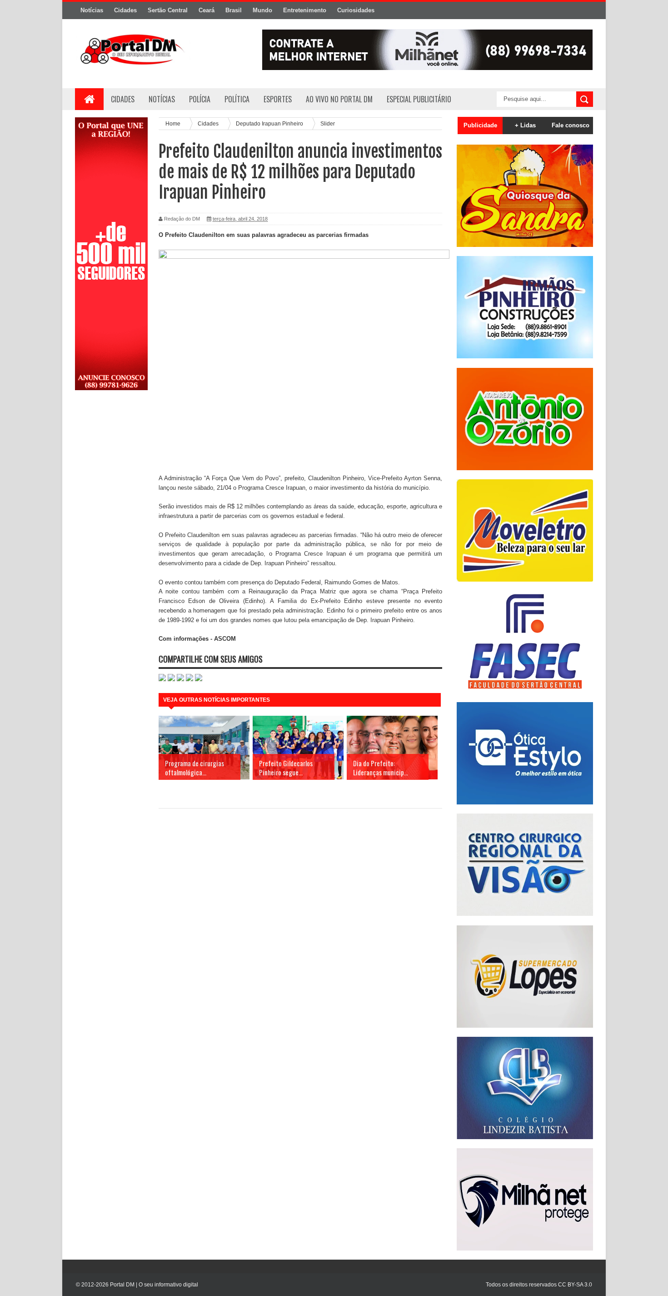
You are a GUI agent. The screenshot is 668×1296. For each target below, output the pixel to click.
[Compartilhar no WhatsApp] (162, 679)
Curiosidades (355, 10)
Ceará (206, 10)
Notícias (91, 10)
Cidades (125, 10)
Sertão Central (168, 10)
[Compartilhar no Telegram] (189, 679)
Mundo (262, 10)
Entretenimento (304, 10)
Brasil (233, 10)
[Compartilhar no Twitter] (180, 679)
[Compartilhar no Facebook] (171, 679)
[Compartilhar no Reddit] (198, 679)
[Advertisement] (111, 542)
